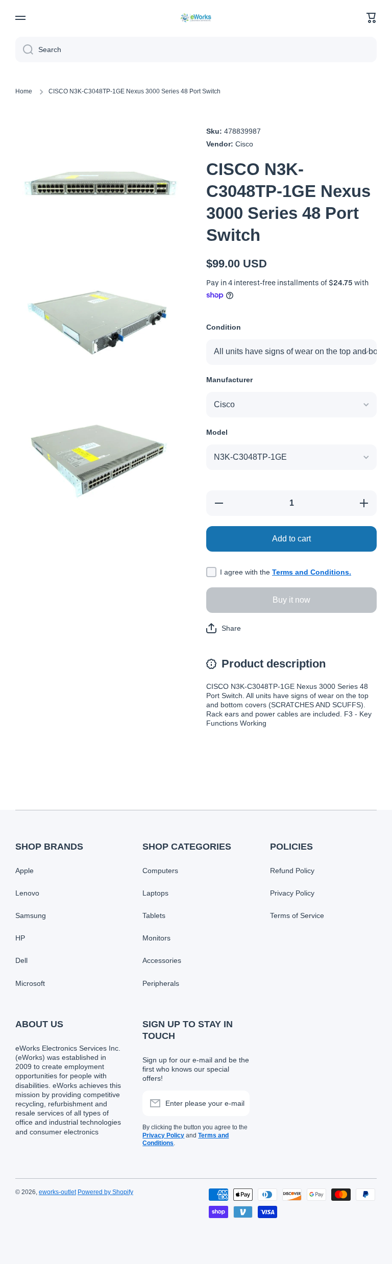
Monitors (156, 938)
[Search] (24, 49)
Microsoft (30, 983)
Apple (24, 870)
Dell (21, 960)
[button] (371, 18)
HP (20, 938)
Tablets (153, 915)
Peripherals (160, 983)
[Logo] (196, 17)
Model (217, 432)
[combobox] (196, 49)
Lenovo (27, 893)
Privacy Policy (292, 893)
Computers (160, 870)
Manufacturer (229, 380)
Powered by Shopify (105, 1192)
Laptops (155, 893)
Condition (223, 327)
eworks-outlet (57, 1192)
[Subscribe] (237, 1103)
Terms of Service (297, 915)
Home (23, 91)
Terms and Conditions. (311, 572)
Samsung (30, 915)
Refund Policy (292, 870)
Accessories (161, 960)
